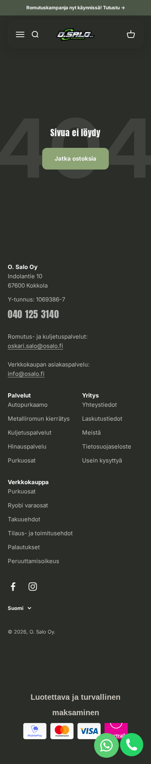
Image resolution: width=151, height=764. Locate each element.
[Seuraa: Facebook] (13, 586)
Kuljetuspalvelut (29, 432)
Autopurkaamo (28, 404)
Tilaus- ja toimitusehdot (40, 533)
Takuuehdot (24, 519)
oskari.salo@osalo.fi (35, 345)
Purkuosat (22, 460)
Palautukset (24, 547)
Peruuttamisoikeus (33, 561)
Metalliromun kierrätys (39, 418)
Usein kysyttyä (102, 460)
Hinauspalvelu (27, 446)
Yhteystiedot (99, 404)
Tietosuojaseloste (106, 446)
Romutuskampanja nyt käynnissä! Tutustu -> (75, 7)
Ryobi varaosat (28, 505)
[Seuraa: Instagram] (32, 586)
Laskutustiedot (102, 418)
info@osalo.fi (26, 373)
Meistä (91, 432)
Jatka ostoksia (75, 158)
